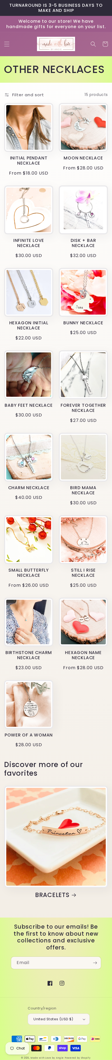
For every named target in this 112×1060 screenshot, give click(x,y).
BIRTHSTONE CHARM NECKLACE (28, 655)
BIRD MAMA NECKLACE (83, 490)
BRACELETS (52, 895)
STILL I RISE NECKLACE (83, 573)
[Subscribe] (95, 962)
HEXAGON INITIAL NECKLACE (28, 325)
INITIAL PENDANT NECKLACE (29, 160)
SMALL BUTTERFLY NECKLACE (28, 573)
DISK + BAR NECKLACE (83, 243)
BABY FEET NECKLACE (28, 405)
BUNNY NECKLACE (83, 322)
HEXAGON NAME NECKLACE (83, 655)
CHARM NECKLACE (28, 487)
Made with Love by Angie (47, 1057)
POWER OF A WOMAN (29, 735)
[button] (7, 44)
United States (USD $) (53, 1019)
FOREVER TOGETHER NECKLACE (83, 408)
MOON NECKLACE (83, 158)
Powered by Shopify (78, 1057)
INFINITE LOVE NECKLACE (28, 243)
